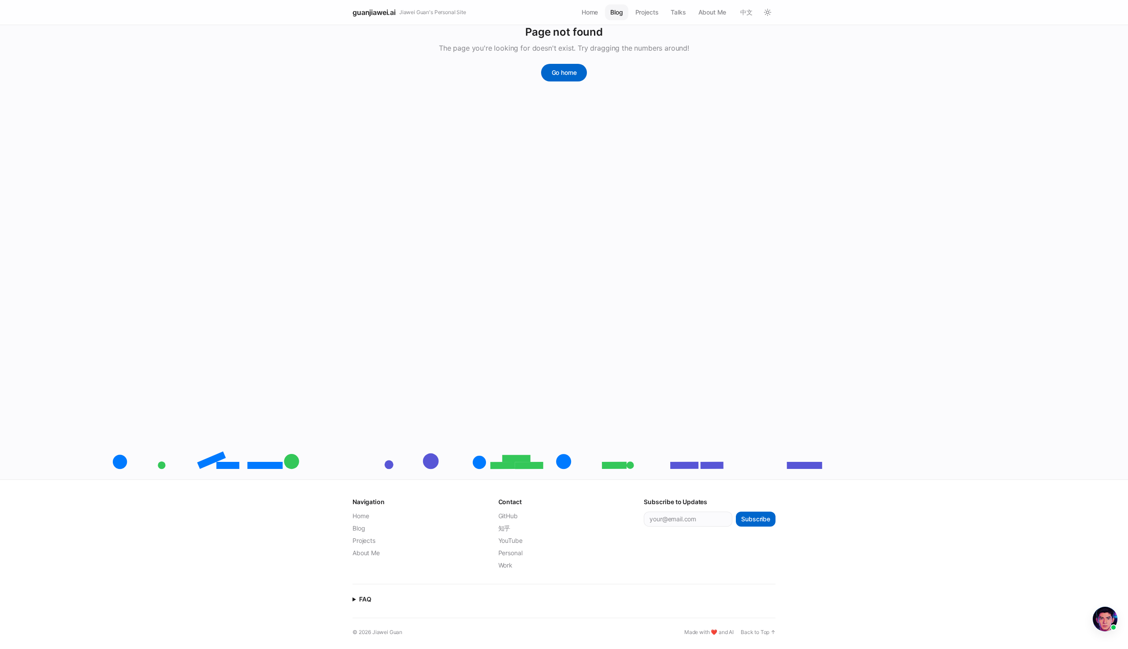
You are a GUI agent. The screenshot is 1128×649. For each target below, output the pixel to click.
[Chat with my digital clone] (1105, 619)
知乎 (504, 528)
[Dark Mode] (768, 12)
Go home (564, 72)
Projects (647, 12)
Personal (510, 553)
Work (505, 565)
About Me (712, 12)
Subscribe (755, 519)
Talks (678, 12)
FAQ (365, 599)
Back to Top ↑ (758, 632)
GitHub (508, 516)
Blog (616, 12)
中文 (746, 12)
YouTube (510, 540)
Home (590, 12)
